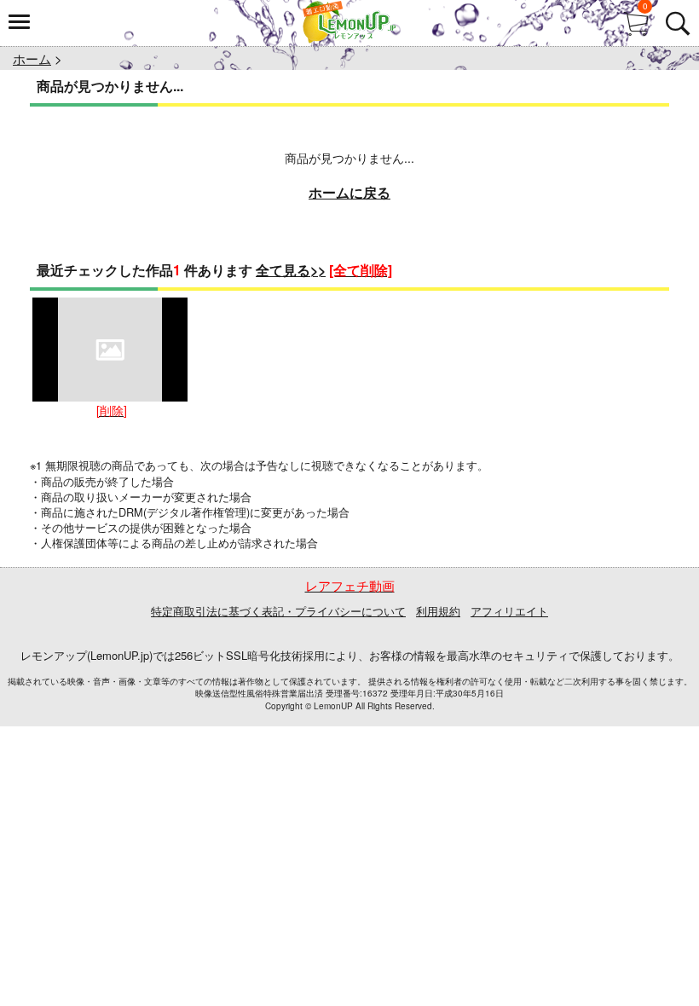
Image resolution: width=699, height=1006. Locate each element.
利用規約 (438, 611)
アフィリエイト (509, 611)
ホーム (32, 58)
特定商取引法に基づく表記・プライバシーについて (278, 611)
